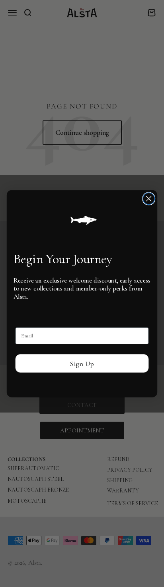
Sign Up (82, 363)
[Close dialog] (148, 198)
